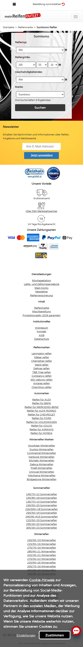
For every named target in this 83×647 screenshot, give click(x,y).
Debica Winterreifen (41, 464)
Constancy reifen (42, 376)
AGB (41, 335)
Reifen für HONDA (41, 433)
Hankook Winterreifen (41, 457)
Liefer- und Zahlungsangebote (41, 284)
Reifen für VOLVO (41, 425)
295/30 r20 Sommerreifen (41, 524)
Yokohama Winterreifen (41, 475)
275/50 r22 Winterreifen (41, 559)
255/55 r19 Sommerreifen (41, 512)
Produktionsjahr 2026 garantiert (41, 315)
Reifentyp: (21, 42)
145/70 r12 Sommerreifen (41, 494)
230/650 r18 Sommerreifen (41, 509)
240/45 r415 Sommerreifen (41, 516)
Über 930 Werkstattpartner (41, 211)
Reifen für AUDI (41, 399)
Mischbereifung (41, 311)
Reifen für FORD (41, 418)
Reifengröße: (22, 57)
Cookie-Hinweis (42, 580)
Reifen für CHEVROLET (41, 414)
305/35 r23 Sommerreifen (41, 527)
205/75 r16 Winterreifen (41, 566)
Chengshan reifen (41, 361)
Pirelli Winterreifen (41, 468)
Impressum (41, 327)
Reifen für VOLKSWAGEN (41, 422)
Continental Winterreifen (41, 453)
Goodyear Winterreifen (41, 445)
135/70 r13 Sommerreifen (41, 501)
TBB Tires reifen (41, 372)
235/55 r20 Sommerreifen (41, 505)
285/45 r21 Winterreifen (41, 551)
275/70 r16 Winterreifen (41, 547)
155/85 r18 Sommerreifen (41, 498)
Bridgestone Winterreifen (41, 479)
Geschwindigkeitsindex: (28, 72)
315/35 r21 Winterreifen (41, 555)
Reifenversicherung (41, 295)
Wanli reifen (41, 364)
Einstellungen (26, 635)
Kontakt (41, 331)
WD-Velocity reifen (41, 379)
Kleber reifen (41, 357)
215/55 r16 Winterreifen (41, 544)
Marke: (19, 86)
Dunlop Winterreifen (41, 449)
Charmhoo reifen (42, 387)
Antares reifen (41, 383)
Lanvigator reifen (42, 353)
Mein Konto (41, 288)
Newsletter (41, 291)
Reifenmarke (41, 308)
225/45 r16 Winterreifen (41, 562)
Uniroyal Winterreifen (41, 471)
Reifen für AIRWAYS (41, 429)
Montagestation (41, 280)
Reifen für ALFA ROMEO (41, 410)
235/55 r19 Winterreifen (41, 540)
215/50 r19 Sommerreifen (41, 520)
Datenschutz (41, 339)
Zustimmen (54, 635)
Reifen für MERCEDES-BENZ (41, 407)
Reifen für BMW (41, 403)
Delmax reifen (41, 368)
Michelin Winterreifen (41, 460)
